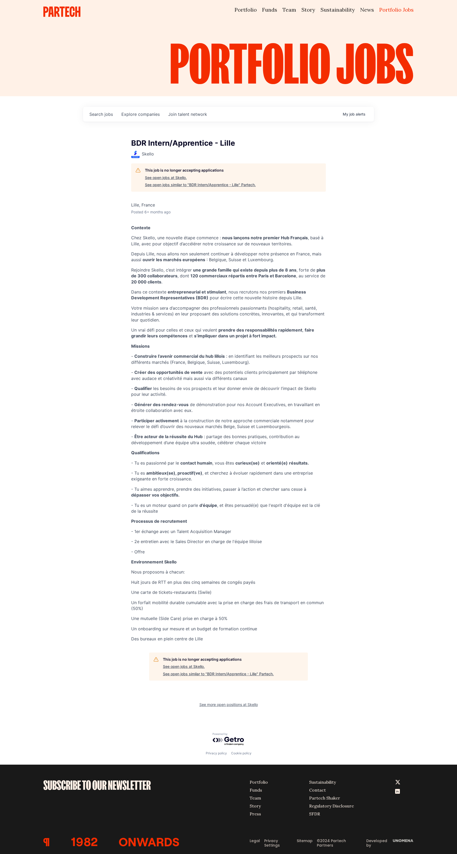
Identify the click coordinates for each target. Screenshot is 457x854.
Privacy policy (216, 753)
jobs (101, 114)
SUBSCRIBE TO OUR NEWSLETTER (97, 785)
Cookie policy (241, 753)
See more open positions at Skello (228, 704)
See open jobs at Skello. (166, 177)
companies (140, 114)
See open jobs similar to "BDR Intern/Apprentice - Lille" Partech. (200, 184)
